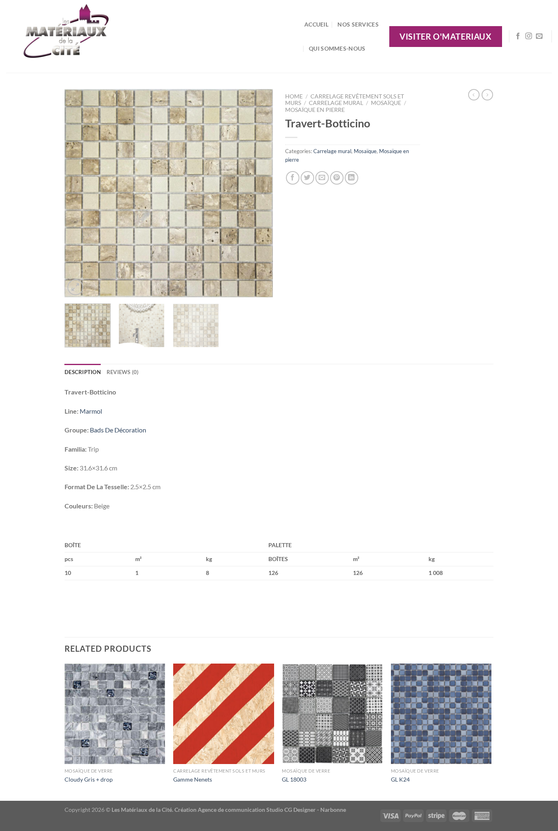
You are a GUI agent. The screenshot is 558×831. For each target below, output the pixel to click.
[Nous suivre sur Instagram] (528, 36)
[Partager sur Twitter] (307, 178)
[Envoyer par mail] (322, 178)
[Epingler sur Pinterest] (337, 178)
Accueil (316, 24)
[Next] (258, 193)
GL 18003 (294, 779)
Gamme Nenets (192, 779)
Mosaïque (386, 103)
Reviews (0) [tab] (123, 372)
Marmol (91, 411)
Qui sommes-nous (337, 48)
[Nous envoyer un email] (539, 36)
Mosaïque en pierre (315, 110)
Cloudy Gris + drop (89, 779)
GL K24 (400, 779)
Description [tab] (83, 372)
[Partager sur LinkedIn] (351, 178)
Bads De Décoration (118, 430)
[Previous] (78, 193)
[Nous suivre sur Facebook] (518, 36)
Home (294, 96)
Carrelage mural (336, 103)
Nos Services (357, 24)
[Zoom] (75, 287)
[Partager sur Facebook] (292, 178)
